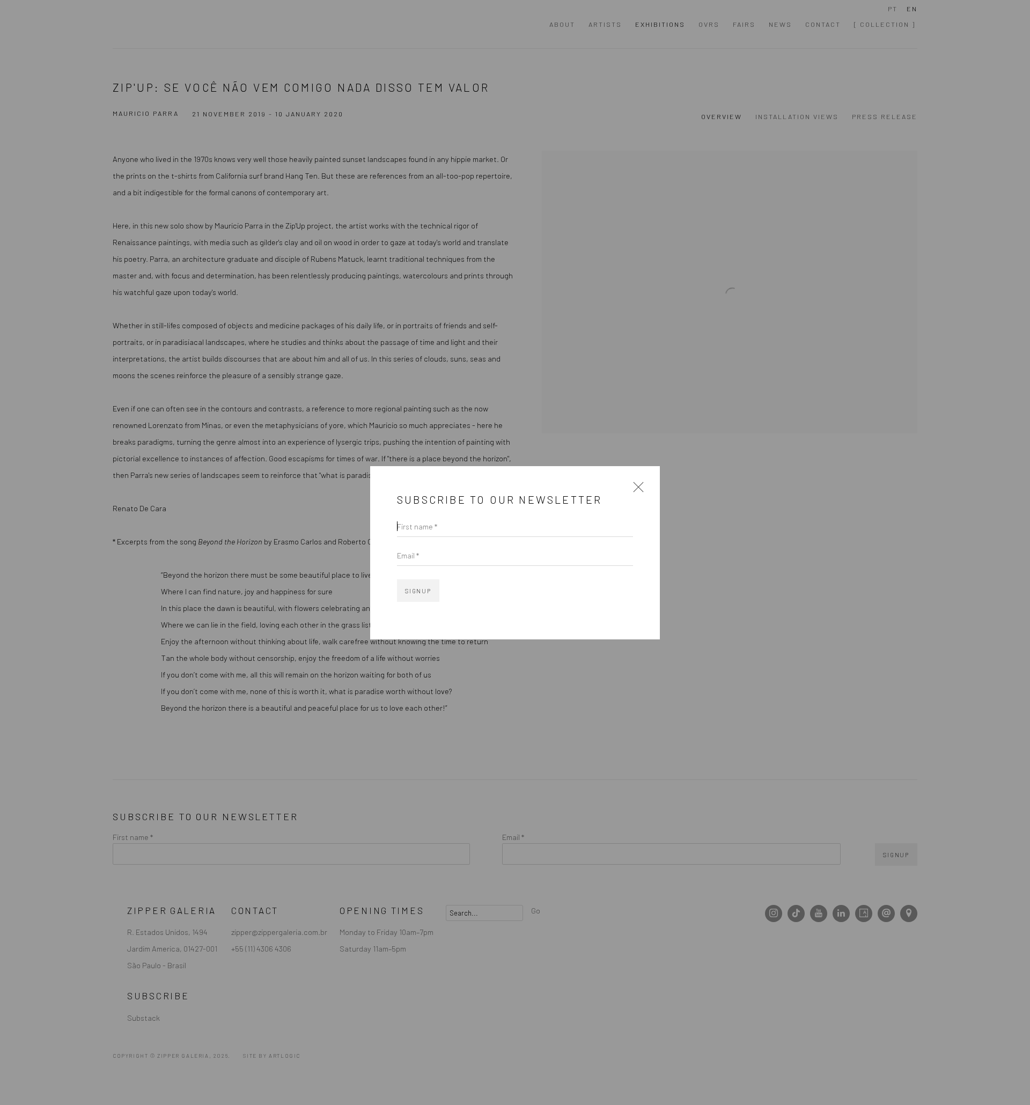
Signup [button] (418, 590)
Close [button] (636, 490)
